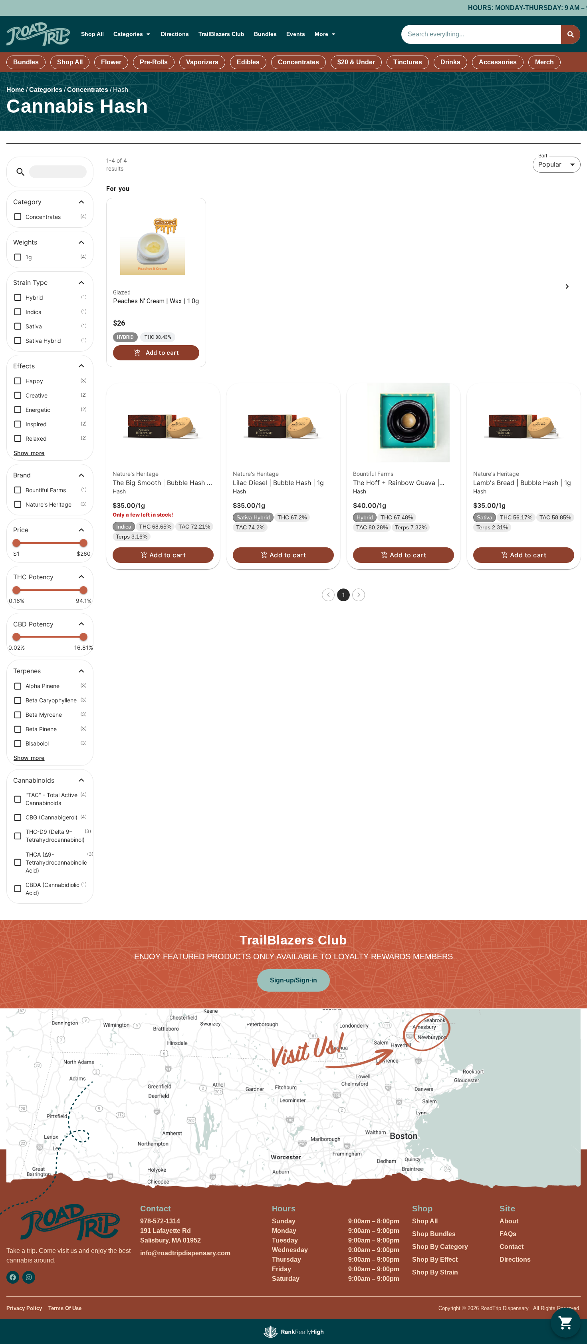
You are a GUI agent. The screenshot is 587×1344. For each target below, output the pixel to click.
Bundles (265, 34)
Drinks (450, 62)
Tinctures (407, 62)
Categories (128, 34)
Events (295, 34)
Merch (544, 62)
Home (15, 89)
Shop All (92, 34)
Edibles (248, 62)
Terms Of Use (64, 1308)
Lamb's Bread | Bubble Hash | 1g (522, 483)
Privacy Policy (24, 1308)
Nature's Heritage (136, 473)
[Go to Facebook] (12, 1277)
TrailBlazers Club (221, 34)
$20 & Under (356, 62)
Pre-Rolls (154, 62)
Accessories (498, 62)
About (509, 1221)
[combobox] (481, 34)
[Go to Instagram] (28, 1277)
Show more (29, 452)
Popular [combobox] (549, 164)
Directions (175, 34)
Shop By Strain (435, 1272)
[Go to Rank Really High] (293, 1332)
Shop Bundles (434, 1234)
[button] (20, 172)
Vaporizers (202, 62)
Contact (512, 1246)
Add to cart (167, 555)
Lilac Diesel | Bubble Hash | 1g (278, 483)
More (321, 34)
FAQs (508, 1234)
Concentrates (298, 62)
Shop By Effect (435, 1259)
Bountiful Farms (373, 473)
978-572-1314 (160, 1221)
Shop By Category (440, 1246)
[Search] (570, 34)
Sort (542, 155)
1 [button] (343, 594)
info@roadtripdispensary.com (185, 1253)
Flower (111, 62)
